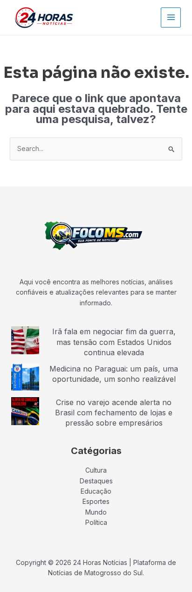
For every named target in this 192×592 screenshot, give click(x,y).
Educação (96, 491)
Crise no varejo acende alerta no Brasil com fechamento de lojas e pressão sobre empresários (113, 413)
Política (96, 522)
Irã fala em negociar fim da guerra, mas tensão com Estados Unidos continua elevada (114, 342)
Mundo (96, 512)
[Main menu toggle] (171, 17)
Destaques (96, 481)
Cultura (96, 470)
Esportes (96, 501)
